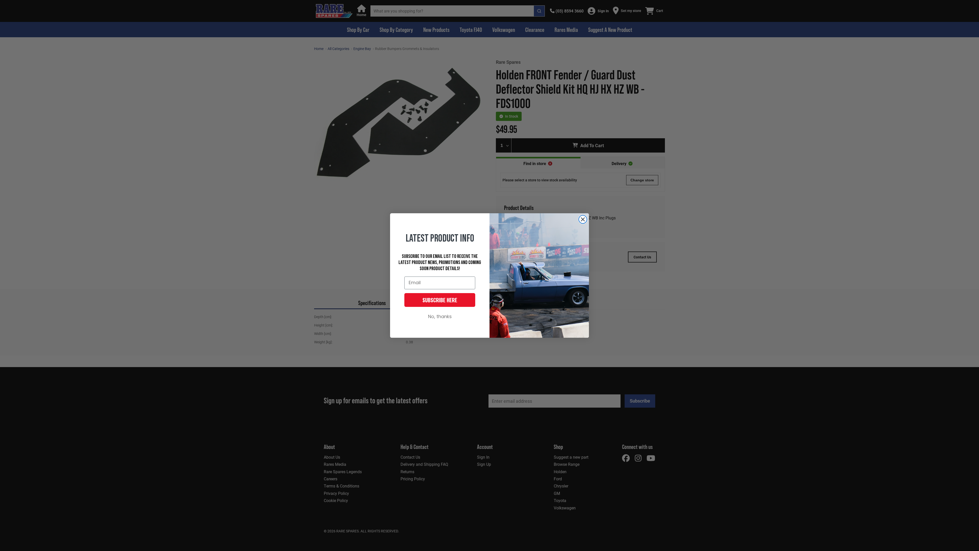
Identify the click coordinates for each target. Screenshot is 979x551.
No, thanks (440, 317)
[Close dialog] (583, 219)
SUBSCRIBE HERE (439, 300)
